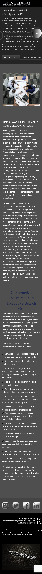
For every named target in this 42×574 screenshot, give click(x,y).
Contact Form (11, 57)
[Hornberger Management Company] (16, 4)
